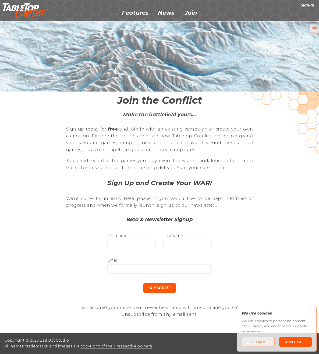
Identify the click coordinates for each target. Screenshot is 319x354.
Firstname (117, 236)
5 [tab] (171, 86)
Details (258, 342)
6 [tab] (179, 86)
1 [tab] (140, 86)
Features (135, 12)
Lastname (173, 236)
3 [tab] (156, 86)
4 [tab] (164, 86)
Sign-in (307, 5)
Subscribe (159, 288)
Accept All (295, 342)
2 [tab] (148, 86)
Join (191, 12)
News (166, 12)
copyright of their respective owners (116, 346)
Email (112, 260)
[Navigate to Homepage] (24, 10)
